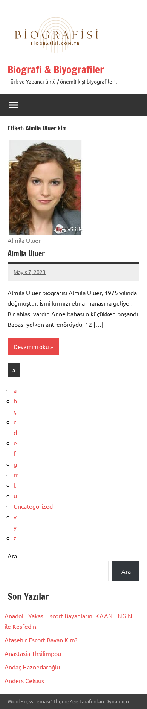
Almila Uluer (26, 253)
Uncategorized (33, 506)
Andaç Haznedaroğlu (32, 667)
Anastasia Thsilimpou (33, 653)
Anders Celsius (24, 680)
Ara (12, 556)
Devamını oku (31, 346)
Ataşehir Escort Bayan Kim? (41, 639)
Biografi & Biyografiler (56, 69)
